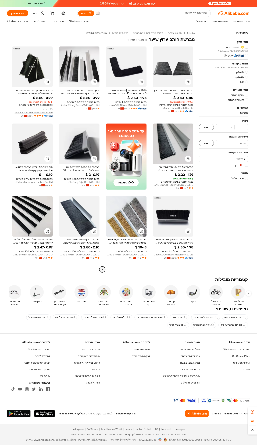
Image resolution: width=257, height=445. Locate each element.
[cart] (52, 13)
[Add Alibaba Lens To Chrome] (197, 413)
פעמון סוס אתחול (36, 317)
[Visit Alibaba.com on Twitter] (34, 389)
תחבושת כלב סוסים (93, 317)
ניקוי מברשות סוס (201, 325)
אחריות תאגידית (241, 362)
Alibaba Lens (231, 413)
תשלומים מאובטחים (189, 349)
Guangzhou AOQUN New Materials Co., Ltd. (126, 105)
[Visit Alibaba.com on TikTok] (13, 389)
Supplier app (123, 413)
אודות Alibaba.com (239, 342)
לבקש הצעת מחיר (141, 356)
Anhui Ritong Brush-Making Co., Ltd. (79, 105)
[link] (252, 411)
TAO (156, 429)
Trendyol (165, 429)
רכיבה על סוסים (120, 33)
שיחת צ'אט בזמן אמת (89, 356)
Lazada (128, 429)
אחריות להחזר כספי (190, 356)
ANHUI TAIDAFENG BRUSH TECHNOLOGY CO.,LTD (173, 184)
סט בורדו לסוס (176, 325)
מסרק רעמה (177, 317)
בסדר (206, 127)
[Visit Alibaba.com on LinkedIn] (41, 389)
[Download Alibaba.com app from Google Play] (19, 413)
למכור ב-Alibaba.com (39, 349)
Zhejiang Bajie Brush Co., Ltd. (83, 182)
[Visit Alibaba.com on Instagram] (27, 389)
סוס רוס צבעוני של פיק (231, 325)
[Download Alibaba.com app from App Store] (44, 413)
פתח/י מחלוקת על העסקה (86, 362)
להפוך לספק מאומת (39, 369)
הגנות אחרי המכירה (190, 369)
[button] (98, 13)
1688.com (92, 429)
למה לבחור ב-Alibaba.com (236, 349)
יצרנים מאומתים (141, 349)
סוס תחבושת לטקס (64, 317)
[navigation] (223, 151)
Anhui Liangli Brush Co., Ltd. (178, 108)
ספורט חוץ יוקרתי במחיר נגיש (148, 33)
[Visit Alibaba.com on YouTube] (20, 389)
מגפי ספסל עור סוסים (204, 317)
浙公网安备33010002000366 (185, 439)
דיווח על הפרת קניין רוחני (87, 376)
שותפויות (45, 376)
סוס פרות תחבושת (233, 317)
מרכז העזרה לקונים (90, 349)
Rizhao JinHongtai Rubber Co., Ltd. (34, 182)
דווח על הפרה (93, 382)
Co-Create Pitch (241, 356)
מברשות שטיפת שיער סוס (149, 317)
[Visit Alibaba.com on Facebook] (48, 389)
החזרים (96, 369)
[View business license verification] (160, 440)
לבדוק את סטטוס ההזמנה (37, 362)
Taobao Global (143, 429)
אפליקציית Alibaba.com (72, 413)
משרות (246, 369)
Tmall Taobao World (111, 429)
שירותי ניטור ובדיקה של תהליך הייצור (181, 376)
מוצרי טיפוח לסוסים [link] (96, 33)
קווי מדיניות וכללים (190, 382)
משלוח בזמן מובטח (190, 362)
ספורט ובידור (175, 33)
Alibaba (191, 33)
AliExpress (78, 429)
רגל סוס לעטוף (120, 317)
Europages (179, 429)
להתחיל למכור (42, 356)
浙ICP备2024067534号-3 (217, 439)
